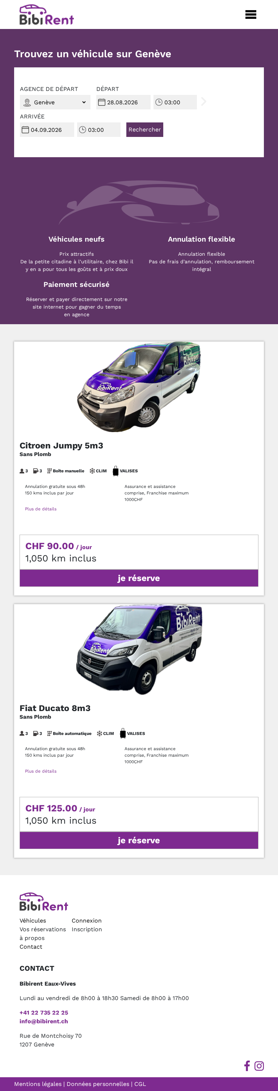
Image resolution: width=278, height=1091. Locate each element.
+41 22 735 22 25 (44, 1012)
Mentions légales (38, 1083)
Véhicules (33, 920)
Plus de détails (40, 508)
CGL (140, 1083)
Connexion (87, 920)
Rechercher (145, 129)
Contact (31, 946)
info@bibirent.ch (44, 1021)
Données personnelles (98, 1083)
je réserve (139, 578)
